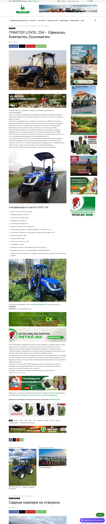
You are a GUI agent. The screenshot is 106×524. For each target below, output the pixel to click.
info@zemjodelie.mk (33, 1)
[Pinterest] (18, 439)
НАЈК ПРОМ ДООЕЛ (38, 304)
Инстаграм (22, 372)
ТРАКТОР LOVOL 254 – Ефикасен (27, 422)
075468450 (12, 306)
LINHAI (21, 420)
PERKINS (46, 420)
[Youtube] (92, 1)
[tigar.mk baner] (37, 409)
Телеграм (51, 393)
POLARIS (52, 420)
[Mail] (90, 1)
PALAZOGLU (40, 420)
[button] (95, 21)
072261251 (12, 309)
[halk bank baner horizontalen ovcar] (37, 101)
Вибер (46, 393)
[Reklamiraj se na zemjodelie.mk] (37, 383)
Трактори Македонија (45, 467)
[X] (14, 439)
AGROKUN (16, 420)
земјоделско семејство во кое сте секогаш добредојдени (39, 395)
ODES (30, 420)
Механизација (15, 26)
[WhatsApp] (22, 439)
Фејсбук (16, 372)
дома (10, 26)
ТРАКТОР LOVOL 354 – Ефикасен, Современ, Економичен (22, 487)
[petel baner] (37, 335)
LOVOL (25, 420)
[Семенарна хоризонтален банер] (37, 319)
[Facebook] (88, 1)
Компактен (57, 420)
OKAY (34, 420)
